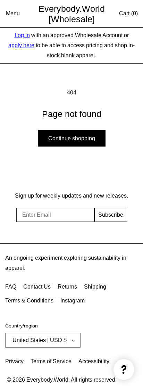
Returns (67, 287)
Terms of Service (51, 361)
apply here (21, 45)
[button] (12, 14)
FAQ (10, 287)
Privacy (14, 361)
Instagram (72, 300)
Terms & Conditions (29, 300)
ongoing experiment (38, 258)
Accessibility (93, 361)
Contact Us (37, 287)
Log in (22, 35)
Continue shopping (71, 138)
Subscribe (110, 215)
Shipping (95, 287)
